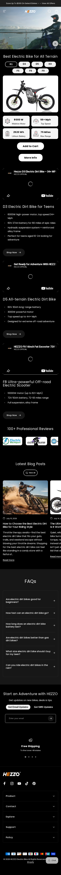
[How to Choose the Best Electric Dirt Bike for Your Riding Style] (25, 497)
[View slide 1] (25, 757)
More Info (30, 157)
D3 (24, 64)
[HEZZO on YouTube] (19, 783)
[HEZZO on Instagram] (12, 783)
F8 (30, 71)
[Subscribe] (51, 718)
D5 (37, 64)
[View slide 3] (32, 757)
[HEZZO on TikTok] (26, 783)
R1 (11, 64)
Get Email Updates (18, 707)
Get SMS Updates (43, 707)
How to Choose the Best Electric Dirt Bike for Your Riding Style (25, 525)
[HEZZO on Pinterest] (34, 783)
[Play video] (30, 29)
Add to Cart (30, 146)
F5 (18, 71)
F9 (43, 71)
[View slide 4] (35, 757)
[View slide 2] (28, 757)
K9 (50, 64)
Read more (8, 560)
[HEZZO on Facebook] (4, 783)
